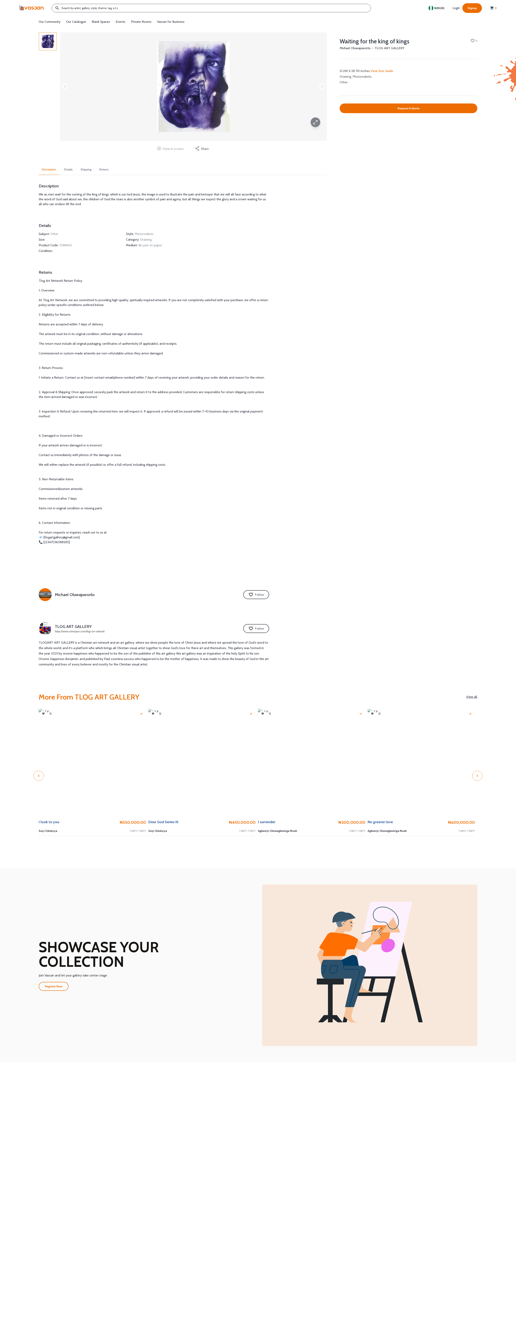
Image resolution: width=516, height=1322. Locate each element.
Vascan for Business (170, 22)
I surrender (157, 822)
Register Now (53, 986)
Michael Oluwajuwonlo (355, 48)
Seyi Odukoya (48, 831)
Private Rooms (141, 22)
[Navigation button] (315, 122)
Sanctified (376, 822)
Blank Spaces (101, 22)
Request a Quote (408, 108)
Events (120, 22)
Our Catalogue (76, 22)
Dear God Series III (54, 822)
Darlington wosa (378, 831)
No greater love (270, 822)
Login (456, 8)
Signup (472, 8)
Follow (259, 594)
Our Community (49, 22)
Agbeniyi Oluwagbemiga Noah (167, 831)
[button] (369, 965)
